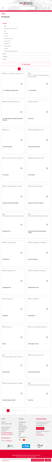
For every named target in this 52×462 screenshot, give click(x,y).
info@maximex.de (5, 438)
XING (20, 439)
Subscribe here (40, 428)
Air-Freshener (31, 175)
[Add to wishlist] (21, 84)
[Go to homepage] (26, 3)
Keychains (6, 48)
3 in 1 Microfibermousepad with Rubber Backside (13, 119)
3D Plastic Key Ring (7, 146)
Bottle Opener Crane (33, 344)
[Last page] (35, 68)
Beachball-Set (31, 315)
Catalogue (5, 56)
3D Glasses (31, 118)
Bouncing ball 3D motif (34, 372)
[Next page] (32, 68)
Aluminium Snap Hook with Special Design (37, 232)
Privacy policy (22, 429)
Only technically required (37, 460)
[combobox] (23, 8)
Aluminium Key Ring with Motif (10, 203)
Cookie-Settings (22, 437)
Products (5, 23)
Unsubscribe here (40, 434)
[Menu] (3, 8)
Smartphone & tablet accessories (10, 28)
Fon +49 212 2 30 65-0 (6, 432)
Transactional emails (41, 419)
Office (5, 26)
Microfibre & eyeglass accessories (10, 51)
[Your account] (49, 8)
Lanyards (6, 36)
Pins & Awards (7, 43)
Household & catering (8, 38)
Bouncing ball (6, 372)
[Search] (36, 8)
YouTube (23, 439)
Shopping (6, 33)
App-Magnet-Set (7, 287)
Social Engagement (23, 427)
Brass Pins (30, 400)
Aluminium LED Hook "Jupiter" (36, 203)
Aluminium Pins (6, 231)
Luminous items (7, 41)
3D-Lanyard (5, 175)
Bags (5, 31)
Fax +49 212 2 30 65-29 (7, 434)
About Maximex (22, 422)
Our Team (21, 424)
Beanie (4, 344)
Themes (4, 53)
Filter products (27, 64)
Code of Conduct (22, 426)
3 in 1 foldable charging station (10, 90)
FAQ (20, 435)
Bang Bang (5, 315)
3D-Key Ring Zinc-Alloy (34, 146)
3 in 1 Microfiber (32, 90)
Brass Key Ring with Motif (9, 400)
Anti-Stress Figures (33, 259)
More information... (6, 460)
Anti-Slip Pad (6, 259)
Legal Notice (21, 431)
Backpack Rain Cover (33, 287)
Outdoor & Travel (7, 46)
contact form (9, 440)
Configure (48, 460)
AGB (20, 433)
